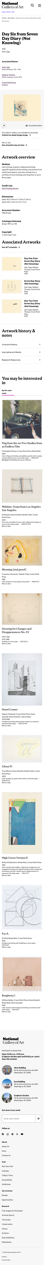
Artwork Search (8, 1215)
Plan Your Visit (7, 1166)
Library (5, 1228)
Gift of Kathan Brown (10, 188)
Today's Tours (7, 1175)
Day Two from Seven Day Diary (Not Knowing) (32, 303)
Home (4, 18)
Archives (5, 1233)
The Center (6, 1220)
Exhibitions (6, 1184)
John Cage (6, 67)
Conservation (7, 1224)
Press (4, 1151)
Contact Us (6, 1155)
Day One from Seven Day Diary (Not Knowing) (32, 261)
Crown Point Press (9, 82)
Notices (4, 1257)
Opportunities (7, 1200)
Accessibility (7, 1180)
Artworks (11, 18)
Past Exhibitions (8, 1237)
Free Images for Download (12, 1211)
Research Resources (11, 359)
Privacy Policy (6, 1260)
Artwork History (9, 344)
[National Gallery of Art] (22, 1040)
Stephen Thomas (8, 75)
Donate (5, 1195)
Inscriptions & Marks (11, 352)
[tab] (8, 392)
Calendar (5, 1171)
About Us (5, 1146)
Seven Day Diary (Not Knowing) (32, 282)
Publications (6, 1242)
